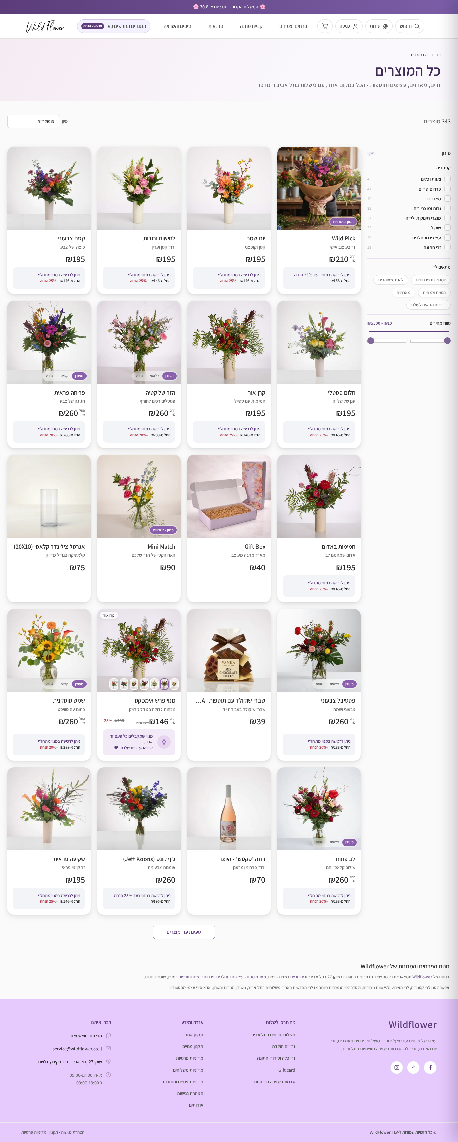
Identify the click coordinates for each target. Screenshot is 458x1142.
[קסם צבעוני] (124, 684)
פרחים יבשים (203, 977)
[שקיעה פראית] (113, 684)
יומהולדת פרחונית (431, 280)
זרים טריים (299, 977)
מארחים (403, 292)
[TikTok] (413, 1067)
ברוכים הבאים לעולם (428, 305)
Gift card (286, 1070)
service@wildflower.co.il (77, 1049)
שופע (139, 375)
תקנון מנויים (192, 1046)
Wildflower (422, 977)
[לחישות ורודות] (134, 684)
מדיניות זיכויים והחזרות (183, 1082)
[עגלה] (325, 26)
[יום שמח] (174, 684)
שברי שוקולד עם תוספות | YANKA (229, 685)
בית (438, 54)
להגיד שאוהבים (390, 280)
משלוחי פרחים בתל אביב (273, 1035)
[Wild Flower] (45, 26)
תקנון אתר (194, 1035)
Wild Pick (318, 220)
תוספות (184, 977)
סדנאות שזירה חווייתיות (274, 1082)
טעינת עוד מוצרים (184, 932)
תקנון (53, 1132)
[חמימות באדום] (144, 684)
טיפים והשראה (177, 26)
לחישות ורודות (138, 220)
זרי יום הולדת (283, 1046)
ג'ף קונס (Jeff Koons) (138, 841)
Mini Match (138, 528)
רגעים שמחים (434, 292)
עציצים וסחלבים (229, 977)
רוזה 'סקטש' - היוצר (229, 841)
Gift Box (229, 528)
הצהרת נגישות (190, 1093)
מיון (65, 121)
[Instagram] (396, 1067)
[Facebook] (430, 1067)
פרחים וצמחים (293, 26)
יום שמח (229, 220)
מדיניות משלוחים (188, 1070)
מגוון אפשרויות (343, 221)
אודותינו (196, 1105)
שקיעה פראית (49, 841)
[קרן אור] (164, 684)
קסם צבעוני (49, 220)
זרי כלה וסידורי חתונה (276, 1058)
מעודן (169, 375)
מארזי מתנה (255, 977)
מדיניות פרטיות (189, 1058)
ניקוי (371, 153)
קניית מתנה (251, 26)
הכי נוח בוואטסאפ (86, 1036)
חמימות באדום (318, 528)
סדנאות (215, 26)
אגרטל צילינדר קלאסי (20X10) (49, 528)
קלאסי (154, 375)
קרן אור (229, 374)
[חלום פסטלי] (154, 684)
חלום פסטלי (318, 374)
